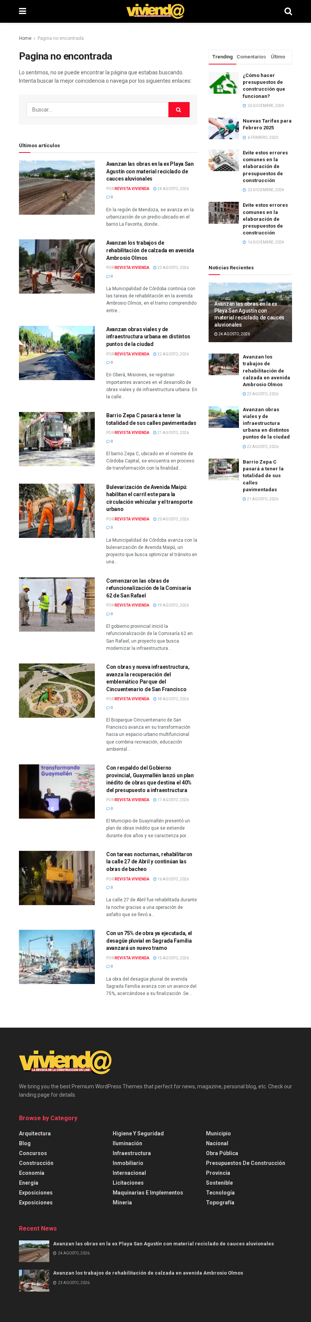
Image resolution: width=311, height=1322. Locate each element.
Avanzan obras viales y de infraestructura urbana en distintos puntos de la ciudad (148, 336)
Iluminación (127, 1143)
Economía (31, 1173)
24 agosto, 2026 (173, 189)
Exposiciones (36, 1193)
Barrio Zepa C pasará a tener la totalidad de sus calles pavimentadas (263, 475)
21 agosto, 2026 (173, 433)
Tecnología (220, 1193)
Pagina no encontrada (61, 38)
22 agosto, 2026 (173, 354)
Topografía (220, 1202)
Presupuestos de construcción (245, 1163)
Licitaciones (128, 1183)
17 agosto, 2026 (173, 800)
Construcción (36, 1163)
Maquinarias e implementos (148, 1193)
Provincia (218, 1173)
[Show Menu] (22, 11)
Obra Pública (222, 1153)
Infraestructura (132, 1153)
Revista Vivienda (132, 189)
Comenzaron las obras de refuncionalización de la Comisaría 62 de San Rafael (148, 588)
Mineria (122, 1202)
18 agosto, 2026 (173, 699)
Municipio (218, 1133)
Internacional (129, 1173)
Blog (25, 1143)
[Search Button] (288, 11)
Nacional (217, 1143)
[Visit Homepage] (155, 11)
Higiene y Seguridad (138, 1133)
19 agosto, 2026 (173, 605)
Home (25, 38)
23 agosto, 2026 (173, 268)
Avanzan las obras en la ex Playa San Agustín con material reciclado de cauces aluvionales (150, 171)
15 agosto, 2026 (173, 958)
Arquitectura (35, 1133)
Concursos (33, 1153)
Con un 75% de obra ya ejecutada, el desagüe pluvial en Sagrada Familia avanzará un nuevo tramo (149, 940)
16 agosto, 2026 (173, 879)
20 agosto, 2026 (173, 519)
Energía (28, 1183)
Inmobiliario (128, 1163)
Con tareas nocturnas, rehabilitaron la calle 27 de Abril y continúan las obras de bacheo (149, 861)
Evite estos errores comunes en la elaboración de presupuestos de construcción (265, 166)
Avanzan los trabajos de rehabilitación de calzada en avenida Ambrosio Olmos (150, 250)
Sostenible (219, 1183)
